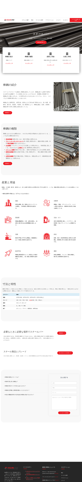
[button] (55, 146)
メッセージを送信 (64, 412)
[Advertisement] (38, 9)
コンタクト (65, 20)
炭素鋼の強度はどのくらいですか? (48, 480)
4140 (30, 300)
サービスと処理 (39, 20)
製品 (32, 20)
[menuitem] (25, 20)
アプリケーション (50, 20)
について (58, 20)
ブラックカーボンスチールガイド (48, 476)
